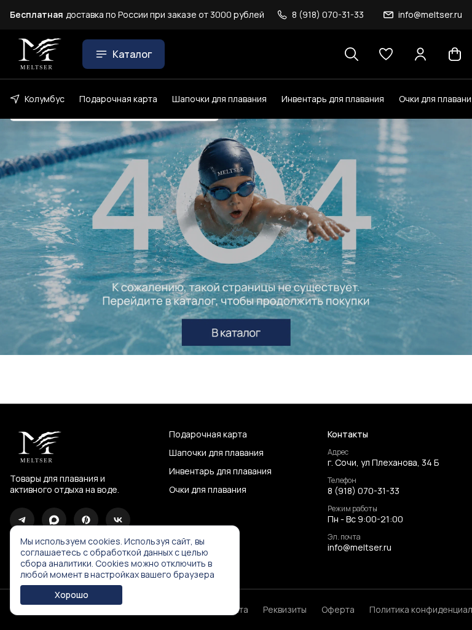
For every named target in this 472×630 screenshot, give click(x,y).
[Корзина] (454, 54)
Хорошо (71, 594)
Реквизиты (285, 609)
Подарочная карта (118, 99)
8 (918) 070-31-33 (363, 490)
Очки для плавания (207, 489)
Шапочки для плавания (219, 99)
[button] (386, 54)
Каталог (132, 54)
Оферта (338, 609)
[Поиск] (351, 54)
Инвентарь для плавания (332, 99)
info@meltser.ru (359, 547)
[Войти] (420, 54)
